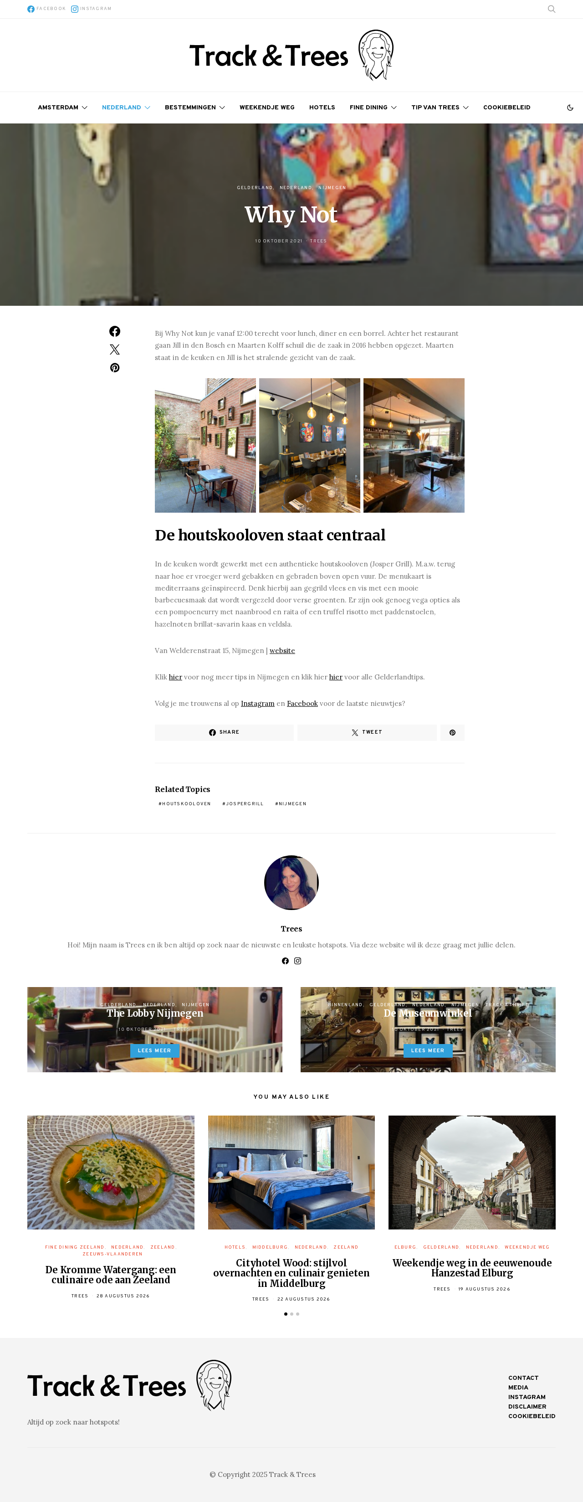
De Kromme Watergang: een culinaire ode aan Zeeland (111, 1275)
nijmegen (293, 804)
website (282, 650)
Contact (523, 1378)
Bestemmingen (190, 108)
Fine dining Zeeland (75, 1247)
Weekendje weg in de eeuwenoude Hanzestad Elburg (472, 1268)
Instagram (258, 703)
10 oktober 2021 (279, 241)
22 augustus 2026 (304, 1299)
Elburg (405, 1247)
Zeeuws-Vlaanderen (112, 1254)
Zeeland (162, 1247)
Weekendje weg (267, 108)
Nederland (121, 108)
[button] (570, 107)
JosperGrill (245, 804)
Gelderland (255, 188)
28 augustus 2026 (123, 1296)
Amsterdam (58, 108)
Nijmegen (332, 188)
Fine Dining (369, 108)
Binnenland (345, 1005)
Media (518, 1388)
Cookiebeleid (507, 108)
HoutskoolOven (186, 804)
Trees (318, 241)
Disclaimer (527, 1407)
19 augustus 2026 (485, 1289)
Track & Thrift (507, 1005)
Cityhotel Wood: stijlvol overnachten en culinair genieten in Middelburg (291, 1273)
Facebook (302, 703)
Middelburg (270, 1247)
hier (175, 677)
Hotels (322, 108)
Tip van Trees (435, 108)
